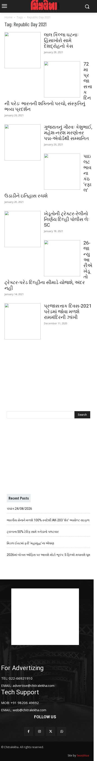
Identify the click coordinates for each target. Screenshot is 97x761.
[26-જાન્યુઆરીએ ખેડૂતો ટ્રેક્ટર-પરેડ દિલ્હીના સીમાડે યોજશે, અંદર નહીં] (62, 258)
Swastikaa (83, 755)
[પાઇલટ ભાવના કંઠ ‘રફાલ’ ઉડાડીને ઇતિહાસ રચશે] (62, 172)
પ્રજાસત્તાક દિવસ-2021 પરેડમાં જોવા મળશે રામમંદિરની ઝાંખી (68, 311)
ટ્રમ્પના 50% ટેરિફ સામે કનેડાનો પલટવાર (33, 531)
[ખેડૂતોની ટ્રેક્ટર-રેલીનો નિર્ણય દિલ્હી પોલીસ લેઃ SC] (23, 229)
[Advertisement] (48, 370)
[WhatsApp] (61, 731)
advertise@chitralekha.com (33, 685)
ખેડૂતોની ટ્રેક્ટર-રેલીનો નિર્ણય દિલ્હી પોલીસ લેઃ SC (66, 219)
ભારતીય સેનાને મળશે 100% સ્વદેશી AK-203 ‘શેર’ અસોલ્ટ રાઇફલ (48, 520)
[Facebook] (28, 731)
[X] (50, 731)
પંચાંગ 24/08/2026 (19, 508)
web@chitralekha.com (29, 710)
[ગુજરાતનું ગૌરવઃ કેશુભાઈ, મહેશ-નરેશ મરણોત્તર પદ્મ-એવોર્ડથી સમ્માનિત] (23, 142)
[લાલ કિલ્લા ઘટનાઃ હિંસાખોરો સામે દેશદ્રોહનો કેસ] (23, 50)
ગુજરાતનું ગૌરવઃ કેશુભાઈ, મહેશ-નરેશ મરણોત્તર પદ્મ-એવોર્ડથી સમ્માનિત (68, 132)
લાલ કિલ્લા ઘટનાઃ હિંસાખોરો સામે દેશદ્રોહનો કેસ (61, 40)
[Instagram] (39, 731)
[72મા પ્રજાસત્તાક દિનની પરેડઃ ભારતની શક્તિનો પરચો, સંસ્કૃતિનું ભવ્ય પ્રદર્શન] (62, 79)
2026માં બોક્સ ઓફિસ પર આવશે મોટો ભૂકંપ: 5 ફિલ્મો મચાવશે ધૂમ (48, 555)
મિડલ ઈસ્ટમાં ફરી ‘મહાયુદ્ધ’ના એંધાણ (30, 543)
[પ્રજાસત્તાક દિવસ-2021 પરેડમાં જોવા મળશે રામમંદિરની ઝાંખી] (23, 321)
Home (8, 17)
